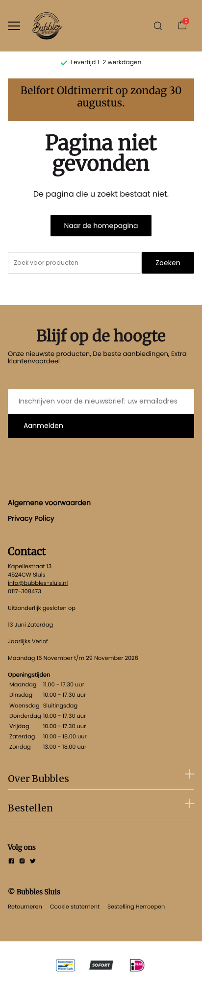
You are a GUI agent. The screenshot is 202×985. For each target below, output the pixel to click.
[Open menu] (14, 26)
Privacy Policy (31, 518)
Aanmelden (43, 425)
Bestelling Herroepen (136, 906)
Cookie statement (75, 906)
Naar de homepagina (101, 225)
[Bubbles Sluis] (47, 26)
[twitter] (32, 862)
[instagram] (22, 862)
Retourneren (25, 906)
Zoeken (167, 263)
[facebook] (11, 862)
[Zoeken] (158, 26)
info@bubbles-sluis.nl (38, 583)
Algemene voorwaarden (49, 502)
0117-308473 (24, 591)
